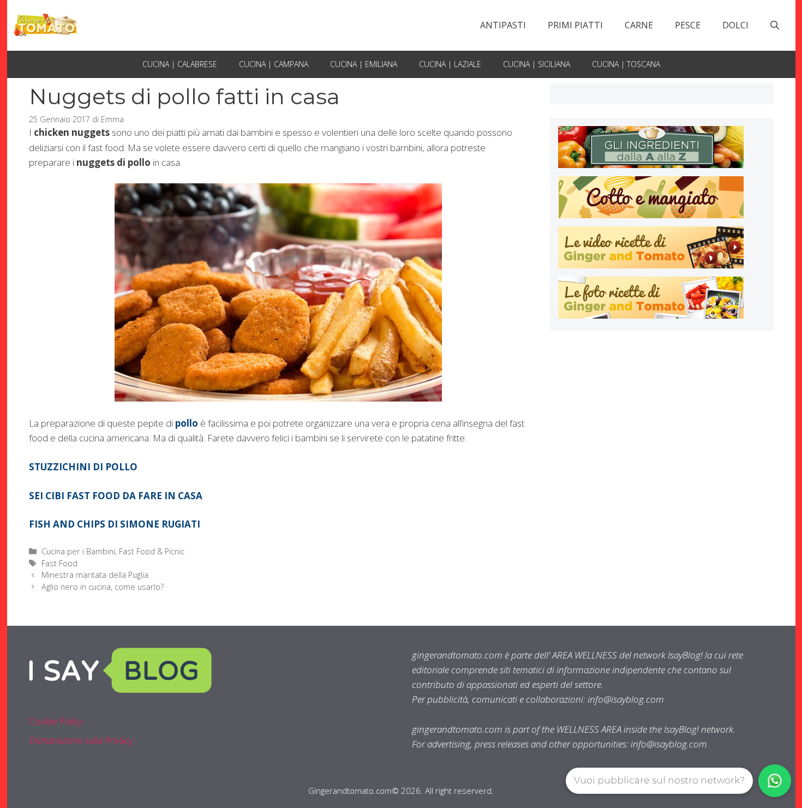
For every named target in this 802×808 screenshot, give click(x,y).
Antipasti (503, 25)
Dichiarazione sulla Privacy (81, 740)
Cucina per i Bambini (78, 551)
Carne (639, 25)
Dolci (735, 25)
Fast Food (59, 563)
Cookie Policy (55, 721)
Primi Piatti (575, 25)
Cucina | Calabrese (179, 64)
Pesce (688, 25)
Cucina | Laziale (450, 64)
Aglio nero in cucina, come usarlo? (102, 587)
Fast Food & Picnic (151, 551)
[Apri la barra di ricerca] (774, 25)
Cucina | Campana (273, 64)
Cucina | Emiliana (363, 64)
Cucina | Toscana (626, 64)
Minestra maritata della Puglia (94, 575)
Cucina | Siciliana (536, 64)
